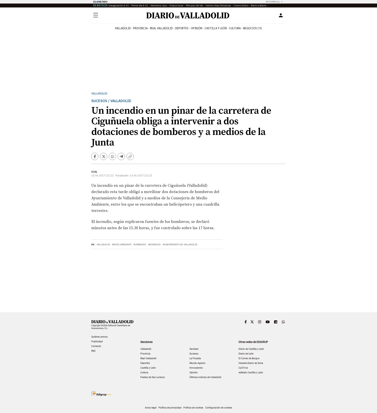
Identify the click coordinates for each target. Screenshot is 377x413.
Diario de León (246, 353)
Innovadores (196, 367)
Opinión (196, 28)
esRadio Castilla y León (251, 372)
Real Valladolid (161, 28)
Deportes (181, 28)
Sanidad (193, 349)
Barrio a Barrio (258, 5)
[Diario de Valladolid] (188, 15)
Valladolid (123, 28)
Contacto (96, 346)
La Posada (195, 358)
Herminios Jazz (159, 5)
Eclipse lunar (176, 5)
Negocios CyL (252, 28)
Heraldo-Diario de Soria (251, 363)
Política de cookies (193, 407)
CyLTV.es (243, 367)
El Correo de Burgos (249, 358)
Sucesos (193, 353)
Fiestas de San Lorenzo (152, 377)
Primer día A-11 (139, 5)
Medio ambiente (122, 244)
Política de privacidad (169, 407)
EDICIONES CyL (273, 2)
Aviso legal (150, 407)
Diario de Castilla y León (251, 349)
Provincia (140, 28)
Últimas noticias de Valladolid (205, 377)
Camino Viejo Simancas (218, 5)
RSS (93, 351)
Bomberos (140, 244)
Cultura (235, 28)
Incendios (154, 244)
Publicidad (97, 341)
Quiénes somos (99, 336)
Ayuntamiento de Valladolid (180, 244)
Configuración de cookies (218, 407)
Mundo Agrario (197, 363)
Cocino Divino (241, 5)
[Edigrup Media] (101, 393)
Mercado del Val (194, 5)
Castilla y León (216, 28)
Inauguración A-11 (118, 5)
